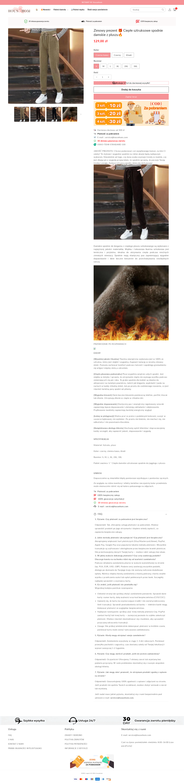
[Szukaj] (163, 10)
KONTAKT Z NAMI (16, 744)
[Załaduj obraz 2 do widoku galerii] (37, 114)
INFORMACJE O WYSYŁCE (76, 748)
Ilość (96, 72)
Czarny (117, 55)
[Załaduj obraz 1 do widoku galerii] (21, 114)
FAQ (10, 735)
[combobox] (148, 10)
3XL (135, 66)
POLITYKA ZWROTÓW (74, 739)
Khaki (129, 55)
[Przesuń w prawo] (81, 114)
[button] (60, 9)
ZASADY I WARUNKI (73, 735)
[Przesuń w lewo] (11, 114)
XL (118, 66)
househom (99, 773)
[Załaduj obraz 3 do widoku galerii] (53, 114)
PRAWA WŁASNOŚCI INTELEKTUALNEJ (25, 748)
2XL (126, 66)
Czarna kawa (102, 55)
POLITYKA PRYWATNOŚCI (76, 744)
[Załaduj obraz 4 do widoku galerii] (69, 114)
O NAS (11, 739)
